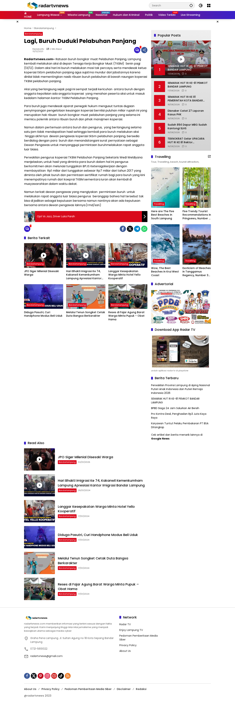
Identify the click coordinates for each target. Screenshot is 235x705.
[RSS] (68, 676)
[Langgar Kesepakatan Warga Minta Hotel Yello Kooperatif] (127, 255)
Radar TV (125, 624)
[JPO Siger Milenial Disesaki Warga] (43, 255)
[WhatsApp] (144, 229)
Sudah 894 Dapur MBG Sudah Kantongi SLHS (187, 126)
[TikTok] (61, 676)
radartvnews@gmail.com (46, 656)
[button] (191, 5)
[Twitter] (130, 229)
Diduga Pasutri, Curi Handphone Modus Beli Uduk (43, 314)
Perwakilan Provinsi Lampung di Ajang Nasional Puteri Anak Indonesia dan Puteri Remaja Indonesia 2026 (180, 389)
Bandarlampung (33, 33)
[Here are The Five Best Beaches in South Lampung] (165, 187)
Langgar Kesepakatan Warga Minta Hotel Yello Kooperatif (124, 275)
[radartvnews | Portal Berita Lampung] (47, 5)
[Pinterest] (41, 676)
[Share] (144, 50)
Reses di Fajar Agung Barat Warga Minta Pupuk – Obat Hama (126, 316)
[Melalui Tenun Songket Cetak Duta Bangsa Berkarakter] (85, 296)
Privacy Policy (128, 645)
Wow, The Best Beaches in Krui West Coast (165, 271)
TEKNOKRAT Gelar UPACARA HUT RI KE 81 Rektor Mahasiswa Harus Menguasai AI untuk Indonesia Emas (187, 140)
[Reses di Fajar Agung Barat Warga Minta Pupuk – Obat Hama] (127, 296)
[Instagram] (47, 676)
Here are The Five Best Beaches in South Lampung (162, 215)
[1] (137, 50)
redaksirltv (38, 49)
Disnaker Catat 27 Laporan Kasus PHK (186, 112)
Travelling (159, 203)
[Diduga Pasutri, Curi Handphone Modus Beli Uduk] (43, 296)
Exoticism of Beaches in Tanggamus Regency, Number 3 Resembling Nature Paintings (196, 271)
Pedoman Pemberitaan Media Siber (88, 689)
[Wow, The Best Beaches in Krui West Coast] (165, 244)
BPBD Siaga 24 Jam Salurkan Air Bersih (175, 408)
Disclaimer (124, 689)
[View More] (209, 156)
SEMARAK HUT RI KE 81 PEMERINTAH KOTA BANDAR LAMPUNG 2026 (185, 98)
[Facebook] (123, 229)
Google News (160, 438)
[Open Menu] (209, 5)
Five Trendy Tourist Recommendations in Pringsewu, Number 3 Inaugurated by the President (196, 215)
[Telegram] (137, 229)
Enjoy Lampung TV (131, 630)
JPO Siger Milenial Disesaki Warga (41, 273)
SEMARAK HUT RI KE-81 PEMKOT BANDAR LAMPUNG (188, 84)
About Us (125, 651)
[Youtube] (54, 676)
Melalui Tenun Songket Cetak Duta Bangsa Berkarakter (85, 314)
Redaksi (141, 689)
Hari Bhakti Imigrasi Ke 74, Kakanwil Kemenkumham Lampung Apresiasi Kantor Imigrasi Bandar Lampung (84, 275)
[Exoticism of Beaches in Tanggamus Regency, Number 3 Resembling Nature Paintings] (196, 244)
